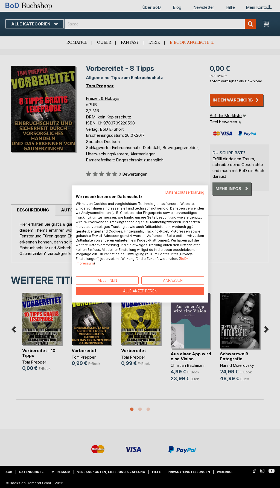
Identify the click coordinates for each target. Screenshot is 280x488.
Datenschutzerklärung (184, 192)
